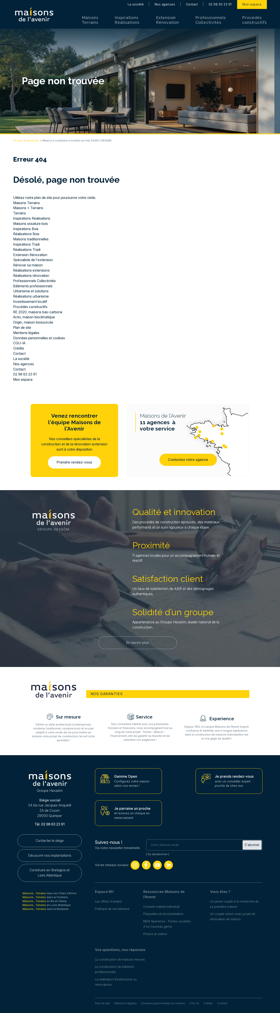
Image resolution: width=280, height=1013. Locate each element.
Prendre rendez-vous (74, 462)
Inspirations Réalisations (127, 19)
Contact (192, 4)
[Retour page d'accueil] (34, 14)
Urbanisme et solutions (31, 291)
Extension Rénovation (167, 19)
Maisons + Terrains (28, 208)
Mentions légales (26, 333)
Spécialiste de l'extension (33, 260)
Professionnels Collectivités (210, 19)
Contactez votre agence (188, 460)
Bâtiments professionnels (32, 286)
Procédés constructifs (254, 19)
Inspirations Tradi (26, 244)
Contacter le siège (49, 841)
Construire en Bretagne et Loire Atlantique (50, 872)
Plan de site (22, 328)
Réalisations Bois (26, 234)
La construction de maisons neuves (120, 959)
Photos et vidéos (155, 934)
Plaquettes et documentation (163, 914)
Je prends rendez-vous (234, 776)
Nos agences (165, 4)
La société (136, 4)
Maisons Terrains (90, 19)
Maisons (28, 893)
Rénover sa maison (28, 265)
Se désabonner (158, 854)
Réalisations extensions (31, 270)
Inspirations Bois (25, 229)
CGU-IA (19, 343)
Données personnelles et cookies (39, 338)
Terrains (19, 213)
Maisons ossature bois (30, 224)
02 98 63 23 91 (220, 4)
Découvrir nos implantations (49, 855)
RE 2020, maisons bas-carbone (37, 312)
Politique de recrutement (112, 909)
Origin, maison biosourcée (33, 322)
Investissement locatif (30, 302)
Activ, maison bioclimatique (34, 317)
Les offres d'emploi (108, 901)
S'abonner (252, 845)
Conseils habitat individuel (161, 906)
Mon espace (251, 4)
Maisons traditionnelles (31, 239)
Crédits (18, 348)
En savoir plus (137, 643)
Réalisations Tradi (26, 250)
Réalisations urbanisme (31, 296)
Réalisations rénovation (31, 276)
